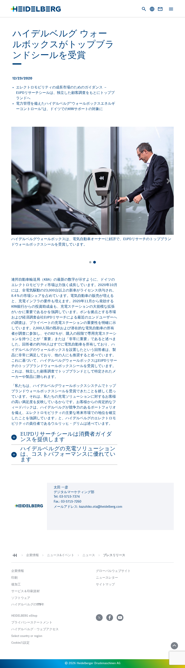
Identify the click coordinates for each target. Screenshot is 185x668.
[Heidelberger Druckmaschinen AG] (35, 9)
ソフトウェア (20, 598)
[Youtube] (120, 617)
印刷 (14, 577)
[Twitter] (99, 617)
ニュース (88, 555)
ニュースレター (107, 577)
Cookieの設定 (20, 642)
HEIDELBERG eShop (24, 615)
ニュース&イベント (60, 555)
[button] (17, 181)
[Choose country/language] (152, 9)
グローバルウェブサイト (113, 571)
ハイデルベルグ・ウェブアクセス (35, 629)
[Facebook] (109, 617)
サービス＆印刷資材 (25, 591)
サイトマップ (105, 584)
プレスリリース (114, 555)
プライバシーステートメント (31, 622)
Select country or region (26, 636)
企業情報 (32, 555)
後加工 (16, 584)
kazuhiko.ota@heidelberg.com (100, 506)
